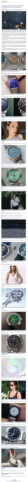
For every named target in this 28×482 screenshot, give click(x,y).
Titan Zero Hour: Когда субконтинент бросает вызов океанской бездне (12, 215)
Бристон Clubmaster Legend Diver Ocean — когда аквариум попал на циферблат (13, 422)
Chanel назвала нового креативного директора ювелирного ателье (11, 284)
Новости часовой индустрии (4, 2)
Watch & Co (4, 1)
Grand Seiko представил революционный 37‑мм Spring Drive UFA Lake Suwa (13, 444)
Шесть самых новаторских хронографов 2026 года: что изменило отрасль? (12, 163)
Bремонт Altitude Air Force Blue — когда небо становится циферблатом (12, 238)
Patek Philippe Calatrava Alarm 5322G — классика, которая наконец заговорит (13, 330)
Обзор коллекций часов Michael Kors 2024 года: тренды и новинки (11, 376)
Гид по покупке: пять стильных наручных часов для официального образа (12, 94)
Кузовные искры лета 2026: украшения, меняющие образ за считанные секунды (13, 399)
